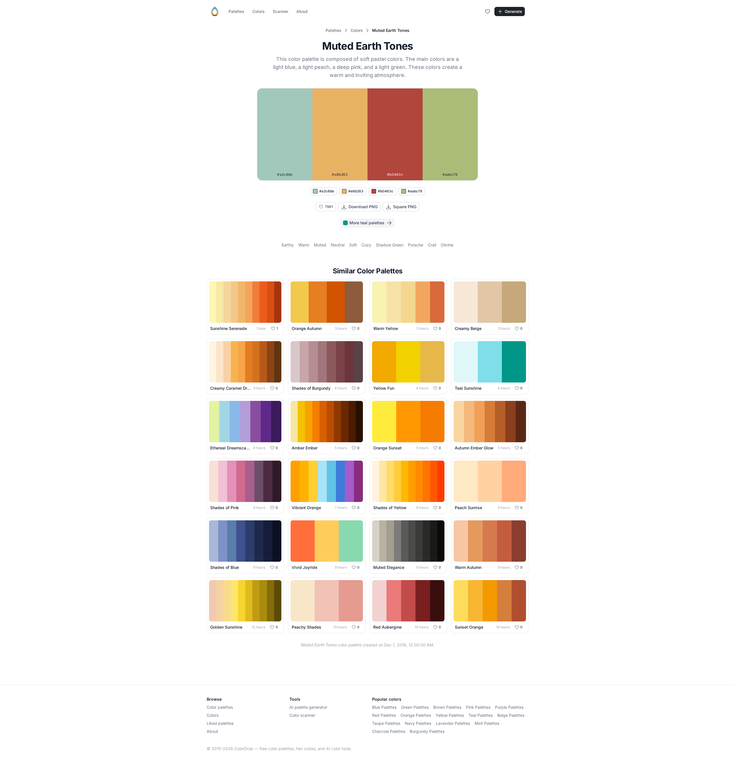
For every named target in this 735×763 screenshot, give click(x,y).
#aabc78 (415, 191)
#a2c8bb (326, 191)
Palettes (236, 11)
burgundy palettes (427, 731)
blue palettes (384, 707)
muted (320, 244)
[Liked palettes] (487, 11)
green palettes (415, 707)
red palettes (384, 715)
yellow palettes (450, 715)
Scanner (280, 11)
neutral (338, 244)
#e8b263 (355, 191)
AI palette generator (308, 707)
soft (353, 244)
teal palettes (481, 715)
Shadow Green (389, 244)
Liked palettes (220, 723)
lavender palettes (453, 723)
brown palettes (447, 707)
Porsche (415, 244)
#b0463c (385, 191)
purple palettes (509, 707)
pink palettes (478, 707)
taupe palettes (386, 723)
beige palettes (510, 715)
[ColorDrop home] (214, 11)
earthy (288, 244)
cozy (366, 244)
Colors (258, 11)
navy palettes (418, 723)
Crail (432, 244)
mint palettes (487, 723)
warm (303, 244)
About (302, 11)
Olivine (447, 244)
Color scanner (302, 715)
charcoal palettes (388, 731)
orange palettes (416, 715)
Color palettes (220, 707)
